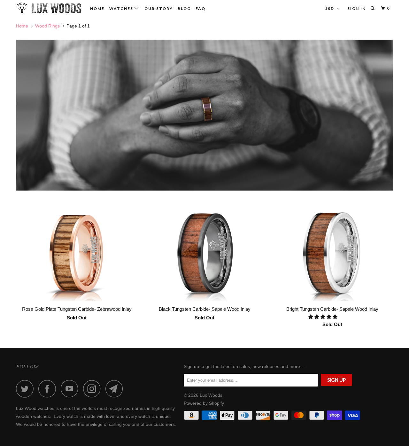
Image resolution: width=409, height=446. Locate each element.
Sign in (356, 8)
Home (97, 8)
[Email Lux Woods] (116, 388)
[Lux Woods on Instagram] (93, 388)
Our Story (158, 8)
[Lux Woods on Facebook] (48, 388)
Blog (184, 8)
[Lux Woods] (48, 7)
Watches (122, 8)
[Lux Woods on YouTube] (71, 388)
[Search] (373, 8)
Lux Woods (211, 395)
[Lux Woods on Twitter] (26, 388)
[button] (323, 316)
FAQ (200, 8)
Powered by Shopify (204, 403)
